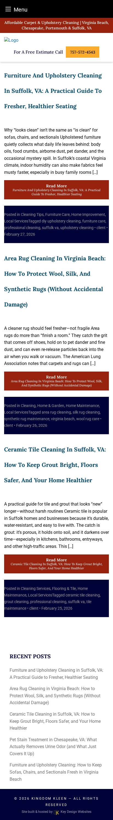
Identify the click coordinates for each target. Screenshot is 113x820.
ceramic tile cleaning (83, 595)
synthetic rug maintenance (26, 419)
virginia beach (63, 419)
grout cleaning (16, 601)
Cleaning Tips (32, 214)
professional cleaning (22, 227)
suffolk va (50, 227)
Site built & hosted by (56, 812)
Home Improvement (88, 214)
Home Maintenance (82, 405)
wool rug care (87, 419)
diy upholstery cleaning (61, 221)
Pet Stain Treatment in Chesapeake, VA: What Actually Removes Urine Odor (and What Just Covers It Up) (53, 746)
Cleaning (28, 405)
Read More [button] (56, 189)
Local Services (16, 221)
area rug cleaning (56, 412)
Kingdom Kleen (49, 799)
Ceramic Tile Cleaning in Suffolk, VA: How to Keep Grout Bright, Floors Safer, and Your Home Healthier (55, 465)
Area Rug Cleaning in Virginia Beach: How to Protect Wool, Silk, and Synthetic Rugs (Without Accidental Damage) (55, 695)
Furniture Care (57, 214)
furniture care (93, 221)
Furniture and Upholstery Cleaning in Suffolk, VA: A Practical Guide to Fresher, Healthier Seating (53, 91)
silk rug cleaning (86, 412)
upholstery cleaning (77, 227)
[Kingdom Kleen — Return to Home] (56, 40)
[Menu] (8, 8)
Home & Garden (50, 405)
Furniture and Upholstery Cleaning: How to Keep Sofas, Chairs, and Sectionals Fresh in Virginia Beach (56, 772)
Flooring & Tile (64, 588)
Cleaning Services (35, 588)
